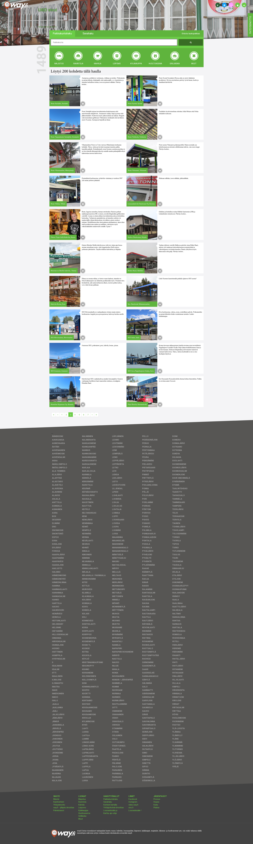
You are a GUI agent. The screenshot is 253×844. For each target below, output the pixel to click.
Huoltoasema (84, 813)
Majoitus (82, 799)
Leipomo (82, 807)
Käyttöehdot (58, 802)
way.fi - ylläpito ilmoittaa (63, 807)
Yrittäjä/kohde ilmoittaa (113, 807)
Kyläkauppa (83, 810)
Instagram (132, 802)
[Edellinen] (58, 414)
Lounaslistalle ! (134, 810)
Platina (156, 807)
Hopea (156, 802)
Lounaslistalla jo (110, 810)
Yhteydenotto (59, 805)
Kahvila (81, 805)
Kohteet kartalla (110, 805)
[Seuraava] (92, 414)
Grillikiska (82, 816)
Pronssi (157, 799)
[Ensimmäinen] (53, 414)
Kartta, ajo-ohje (110, 813)
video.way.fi (133, 805)
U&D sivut (47, 10)
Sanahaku (107, 802)
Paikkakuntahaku (110, 799)
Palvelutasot (58, 810)
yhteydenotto (250, 25)
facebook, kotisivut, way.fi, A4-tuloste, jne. (47, 26)
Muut (80, 819)
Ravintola (82, 802)
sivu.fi (130, 807)
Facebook (132, 799)
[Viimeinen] (96, 414)
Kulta (156, 805)
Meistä (56, 799)
